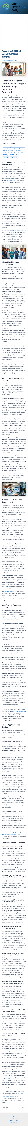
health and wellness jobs (19, 230)
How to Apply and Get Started (10, 156)
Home (14, 1115)
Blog (14, 1116)
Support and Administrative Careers (12, 150)
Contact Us (14, 1122)
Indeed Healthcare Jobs (12, 1095)
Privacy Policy (14, 1118)
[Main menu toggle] (25, 7)
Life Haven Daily (16, 7)
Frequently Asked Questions (10, 157)
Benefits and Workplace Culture (11, 154)
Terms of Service (14, 1120)
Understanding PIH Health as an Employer (14, 147)
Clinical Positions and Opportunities (12, 148)
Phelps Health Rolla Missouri (18, 711)
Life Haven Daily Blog (9, 591)
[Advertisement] (14, 35)
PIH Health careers (11, 180)
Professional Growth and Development (13, 152)
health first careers (16, 473)
